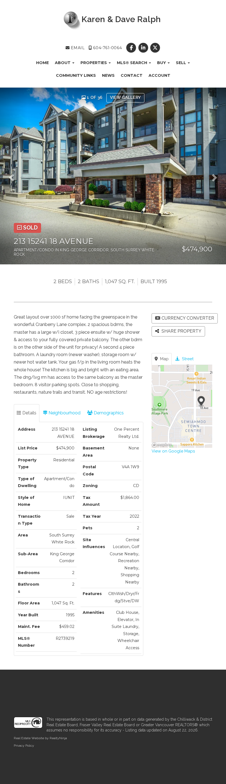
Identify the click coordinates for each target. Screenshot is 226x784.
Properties (94, 62)
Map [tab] (164, 358)
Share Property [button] (180, 331)
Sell (181, 62)
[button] (13, 176)
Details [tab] (28, 412)
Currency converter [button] (188, 318)
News (108, 75)
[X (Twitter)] (155, 48)
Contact (131, 75)
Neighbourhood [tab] (63, 412)
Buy (162, 62)
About (63, 62)
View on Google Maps (173, 451)
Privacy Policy (24, 746)
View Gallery (125, 97)
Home (42, 62)
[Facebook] (132, 48)
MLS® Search (132, 62)
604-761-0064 (107, 47)
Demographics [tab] (108, 412)
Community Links (76, 75)
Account (159, 75)
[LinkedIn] (144, 48)
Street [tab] (187, 358)
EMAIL (77, 47)
